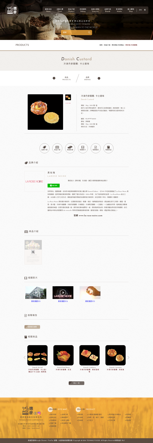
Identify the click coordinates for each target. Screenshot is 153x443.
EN (140, 10)
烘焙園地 (83, 10)
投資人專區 (95, 10)
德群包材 (112, 417)
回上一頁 (76, 383)
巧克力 (90, 420)
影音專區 (119, 10)
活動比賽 (60, 10)
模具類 (128, 414)
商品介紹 (71, 10)
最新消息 (48, 10)
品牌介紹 (107, 10)
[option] (37, 359)
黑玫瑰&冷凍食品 (118, 45)
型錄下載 (53, 423)
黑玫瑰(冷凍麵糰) (131, 45)
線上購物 (131, 10)
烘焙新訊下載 (66, 423)
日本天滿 (112, 420)
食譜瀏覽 (53, 426)
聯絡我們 (65, 417)
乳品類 (80, 417)
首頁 (101, 45)
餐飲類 (128, 420)
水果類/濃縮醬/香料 (95, 414)
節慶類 (128, 417)
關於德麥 (53, 414)
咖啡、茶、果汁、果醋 (96, 417)
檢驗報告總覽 (32, 327)
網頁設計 (118, 440)
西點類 (80, 420)
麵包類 (80, 414)
